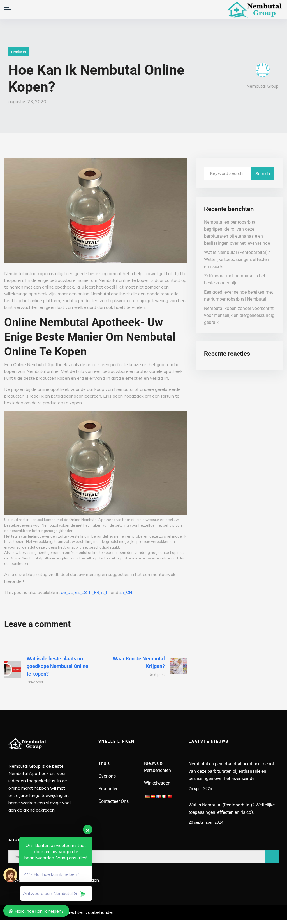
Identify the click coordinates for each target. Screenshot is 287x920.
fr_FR (94, 592)
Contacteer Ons (113, 801)
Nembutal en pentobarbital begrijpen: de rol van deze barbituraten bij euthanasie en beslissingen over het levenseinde (231, 771)
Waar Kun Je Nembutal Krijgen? (139, 662)
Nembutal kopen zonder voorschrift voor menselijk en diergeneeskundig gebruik (239, 315)
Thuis (104, 763)
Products (18, 52)
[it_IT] (164, 795)
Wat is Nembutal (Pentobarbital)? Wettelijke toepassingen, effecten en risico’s (237, 259)
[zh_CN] (170, 795)
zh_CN (125, 592)
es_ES (81, 592)
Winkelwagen (157, 783)
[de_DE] (147, 795)
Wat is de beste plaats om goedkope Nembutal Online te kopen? (57, 666)
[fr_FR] (158, 795)
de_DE (67, 592)
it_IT (105, 592)
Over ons (107, 776)
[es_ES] (153, 795)
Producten (108, 788)
